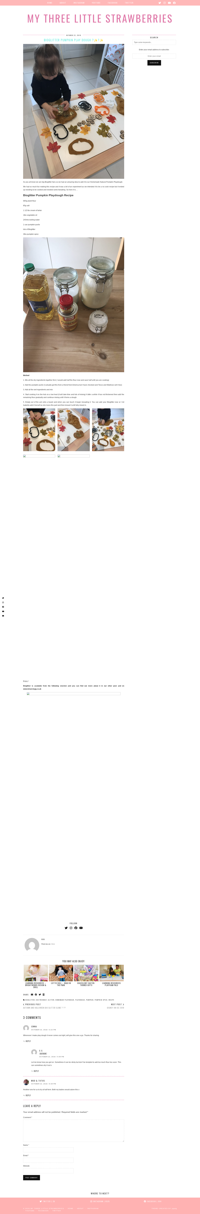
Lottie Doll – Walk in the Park (61, 984)
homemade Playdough (64, 1000)
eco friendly (41, 1000)
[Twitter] (160, 3)
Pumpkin (90, 1000)
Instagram (79, 2)
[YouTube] (169, 3)
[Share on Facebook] (36, 994)
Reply (28, 1041)
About (63, 2)
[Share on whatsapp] (44, 994)
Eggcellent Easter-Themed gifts (86, 984)
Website (26, 1166)
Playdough (80, 1000)
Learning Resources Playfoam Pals (111, 984)
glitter (51, 1000)
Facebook (113, 2)
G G (41, 1050)
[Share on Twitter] (40, 994)
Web (53, 944)
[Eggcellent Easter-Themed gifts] (86, 973)
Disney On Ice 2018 (115, 1006)
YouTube (96, 2)
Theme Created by (164, 1208)
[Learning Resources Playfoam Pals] (111, 973)
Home (49, 2)
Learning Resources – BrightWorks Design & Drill (35, 985)
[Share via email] (32, 994)
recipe (111, 1000)
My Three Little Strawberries (100, 18)
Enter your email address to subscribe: (154, 50)
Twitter (129, 2)
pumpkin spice (101, 1000)
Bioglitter (30, 1000)
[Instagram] (164, 3)
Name (26, 1145)
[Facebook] (174, 3)
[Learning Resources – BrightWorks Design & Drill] (36, 973)
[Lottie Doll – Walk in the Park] (61, 973)
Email (26, 1156)
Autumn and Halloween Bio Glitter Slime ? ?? (44, 1006)
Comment (27, 1117)
